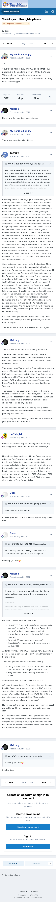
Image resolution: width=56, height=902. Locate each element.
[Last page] (52, 43)
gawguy (14, 152)
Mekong (37, 544)
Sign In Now (28, 846)
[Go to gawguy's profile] (5, 155)
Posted (20, 58)
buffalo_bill (37, 584)
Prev (9, 43)
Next (46, 43)
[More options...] (51, 56)
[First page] (4, 43)
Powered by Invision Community (28, 898)
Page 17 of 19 (28, 43)
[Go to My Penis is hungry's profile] (5, 56)
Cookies (34, 891)
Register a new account (28, 827)
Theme (22, 891)
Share (14, 863)
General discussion (31, 33)
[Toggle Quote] (6, 164)
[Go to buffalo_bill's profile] (5, 436)
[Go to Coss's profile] (5, 495)
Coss (7, 31)
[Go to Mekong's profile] (5, 110)
